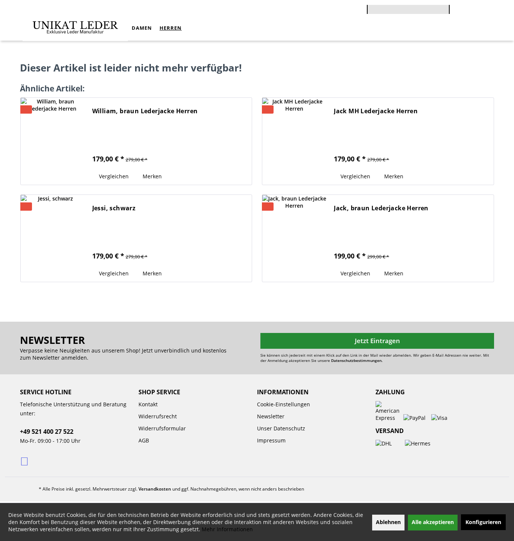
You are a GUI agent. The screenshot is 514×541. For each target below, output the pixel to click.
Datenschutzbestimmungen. (357, 360)
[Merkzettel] (484, 10)
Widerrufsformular (162, 428)
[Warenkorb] (453, 4)
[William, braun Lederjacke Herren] (53, 139)
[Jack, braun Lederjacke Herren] (294, 236)
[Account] (468, 10)
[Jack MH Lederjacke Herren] (294, 139)
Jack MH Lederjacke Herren (376, 111)
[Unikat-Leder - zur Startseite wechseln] (75, 28)
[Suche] (446, 12)
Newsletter (270, 416)
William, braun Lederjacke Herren (145, 111)
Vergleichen (113, 176)
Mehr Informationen (227, 529)
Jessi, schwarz (114, 208)
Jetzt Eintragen (377, 340)
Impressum (271, 440)
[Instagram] (25, 461)
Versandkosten (154, 489)
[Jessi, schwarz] (53, 236)
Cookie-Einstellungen (283, 404)
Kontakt (148, 404)
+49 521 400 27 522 (46, 431)
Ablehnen (388, 522)
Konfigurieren (483, 522)
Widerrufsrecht (157, 416)
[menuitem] (408, 8)
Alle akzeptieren (433, 522)
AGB (143, 440)
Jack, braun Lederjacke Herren (381, 208)
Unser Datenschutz (281, 428)
